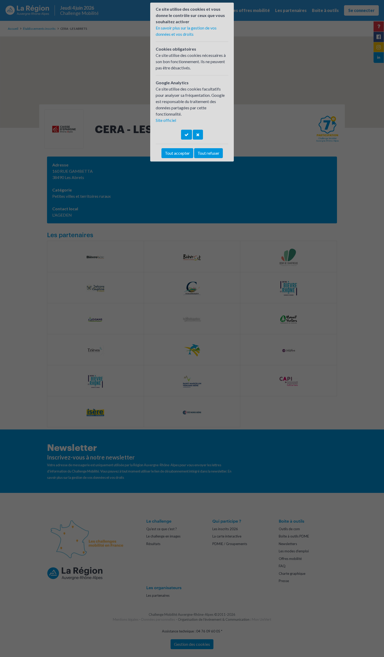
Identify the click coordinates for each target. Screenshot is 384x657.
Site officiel (166, 120)
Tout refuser (208, 153)
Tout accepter (177, 153)
